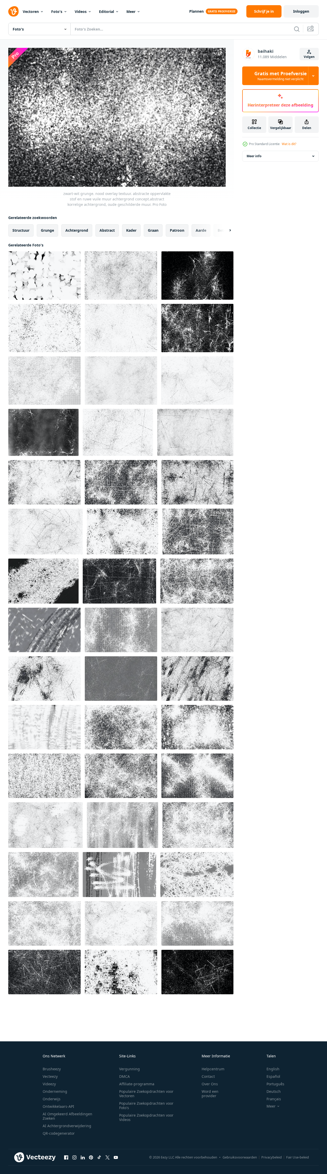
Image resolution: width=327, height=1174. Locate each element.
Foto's (56, 11)
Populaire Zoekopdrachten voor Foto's (146, 1105)
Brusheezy (52, 1068)
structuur (20, 230)
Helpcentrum (213, 1068)
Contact (208, 1076)
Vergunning (129, 1068)
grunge (47, 230)
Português (275, 1083)
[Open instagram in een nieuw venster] (74, 1157)
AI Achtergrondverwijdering (67, 1125)
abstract (107, 230)
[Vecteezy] (13, 11)
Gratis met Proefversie (280, 75)
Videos (81, 11)
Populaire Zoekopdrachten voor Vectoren (146, 1093)
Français (274, 1098)
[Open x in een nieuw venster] (107, 1157)
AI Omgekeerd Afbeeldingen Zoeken (67, 1116)
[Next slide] (225, 230)
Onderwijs (51, 1098)
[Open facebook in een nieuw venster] (66, 1157)
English (273, 1068)
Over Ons (210, 1083)
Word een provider (210, 1093)
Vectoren (31, 11)
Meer (130, 11)
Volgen (309, 57)
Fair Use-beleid (297, 1157)
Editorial (106, 11)
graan (153, 230)
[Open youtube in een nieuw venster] (116, 1157)
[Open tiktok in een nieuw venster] (99, 1157)
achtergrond (76, 230)
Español (273, 1076)
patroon (177, 230)
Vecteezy (50, 1076)
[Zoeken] (297, 29)
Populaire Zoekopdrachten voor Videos (146, 1117)
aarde (201, 230)
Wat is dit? (289, 144)
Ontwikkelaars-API (58, 1106)
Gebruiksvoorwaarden (240, 1157)
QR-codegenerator (59, 1133)
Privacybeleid (271, 1157)
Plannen (196, 11)
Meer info (254, 156)
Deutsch (274, 1091)
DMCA (124, 1076)
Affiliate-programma (136, 1083)
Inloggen (301, 11)
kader (131, 230)
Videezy (49, 1083)
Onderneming (55, 1091)
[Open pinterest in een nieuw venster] (91, 1157)
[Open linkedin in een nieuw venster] (83, 1157)
